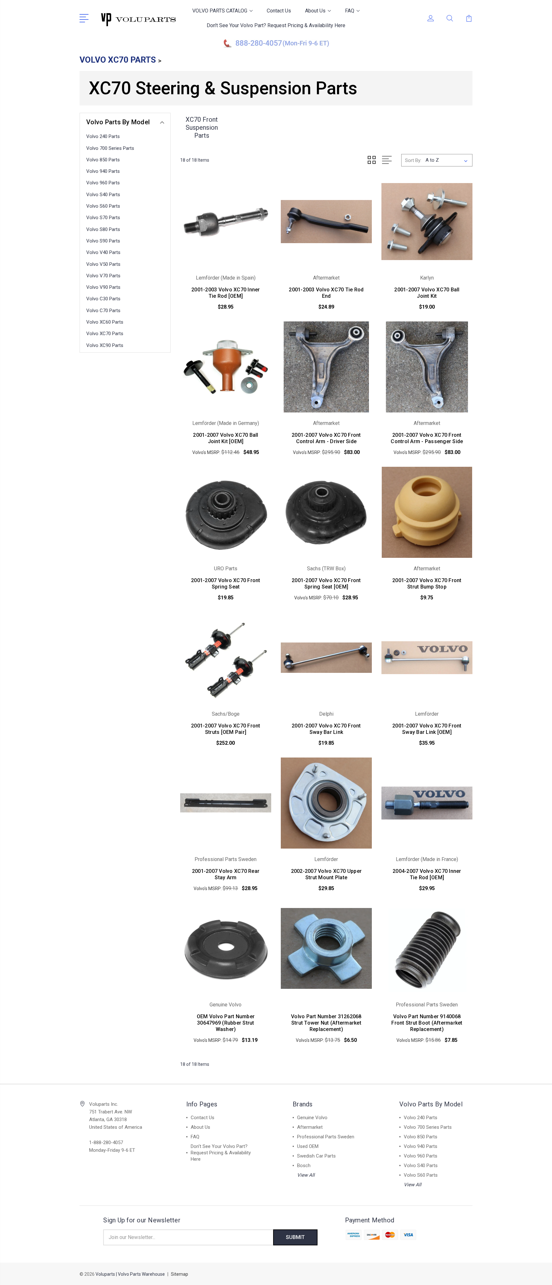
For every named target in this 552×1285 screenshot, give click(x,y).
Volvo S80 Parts (103, 229)
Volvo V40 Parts (103, 252)
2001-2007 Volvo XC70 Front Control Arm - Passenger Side (427, 438)
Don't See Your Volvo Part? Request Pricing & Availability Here (276, 25)
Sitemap (179, 1274)
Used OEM (307, 1146)
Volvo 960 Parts (103, 183)
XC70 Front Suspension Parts (202, 127)
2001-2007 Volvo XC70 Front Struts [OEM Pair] (225, 729)
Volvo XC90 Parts (104, 345)
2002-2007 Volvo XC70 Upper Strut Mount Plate (326, 874)
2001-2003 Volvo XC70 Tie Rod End (326, 293)
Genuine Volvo (312, 1117)
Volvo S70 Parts (103, 217)
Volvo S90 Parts (103, 241)
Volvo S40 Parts (103, 194)
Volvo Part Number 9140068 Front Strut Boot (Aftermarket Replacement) (426, 1022)
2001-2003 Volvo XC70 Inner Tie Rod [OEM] (225, 293)
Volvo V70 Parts (103, 276)
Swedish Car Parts (316, 1156)
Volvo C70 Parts (103, 310)
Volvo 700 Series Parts (110, 148)
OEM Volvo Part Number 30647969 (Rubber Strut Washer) (226, 1022)
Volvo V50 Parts (103, 264)
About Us (315, 11)
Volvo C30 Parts (103, 299)
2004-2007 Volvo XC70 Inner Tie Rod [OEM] (427, 874)
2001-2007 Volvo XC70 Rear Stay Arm (225, 874)
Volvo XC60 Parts (104, 322)
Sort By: (413, 160)
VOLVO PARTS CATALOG (219, 11)
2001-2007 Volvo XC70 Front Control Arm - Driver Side (326, 438)
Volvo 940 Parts (103, 171)
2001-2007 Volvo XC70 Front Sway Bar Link (326, 729)
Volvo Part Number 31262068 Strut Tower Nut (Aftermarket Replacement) (326, 1022)
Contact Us (279, 11)
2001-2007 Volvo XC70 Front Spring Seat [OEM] (326, 583)
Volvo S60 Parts (103, 206)
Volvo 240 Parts (103, 136)
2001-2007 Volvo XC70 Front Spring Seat (225, 583)
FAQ (349, 11)
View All (306, 1175)
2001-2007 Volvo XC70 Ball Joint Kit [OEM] (225, 438)
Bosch (303, 1165)
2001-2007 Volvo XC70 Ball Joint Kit (426, 293)
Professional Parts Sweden (325, 1137)
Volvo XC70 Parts (104, 333)
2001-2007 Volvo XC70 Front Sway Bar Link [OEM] (427, 729)
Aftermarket (310, 1127)
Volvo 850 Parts (103, 160)
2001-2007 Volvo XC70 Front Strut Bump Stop (427, 583)
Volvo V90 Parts (103, 287)
